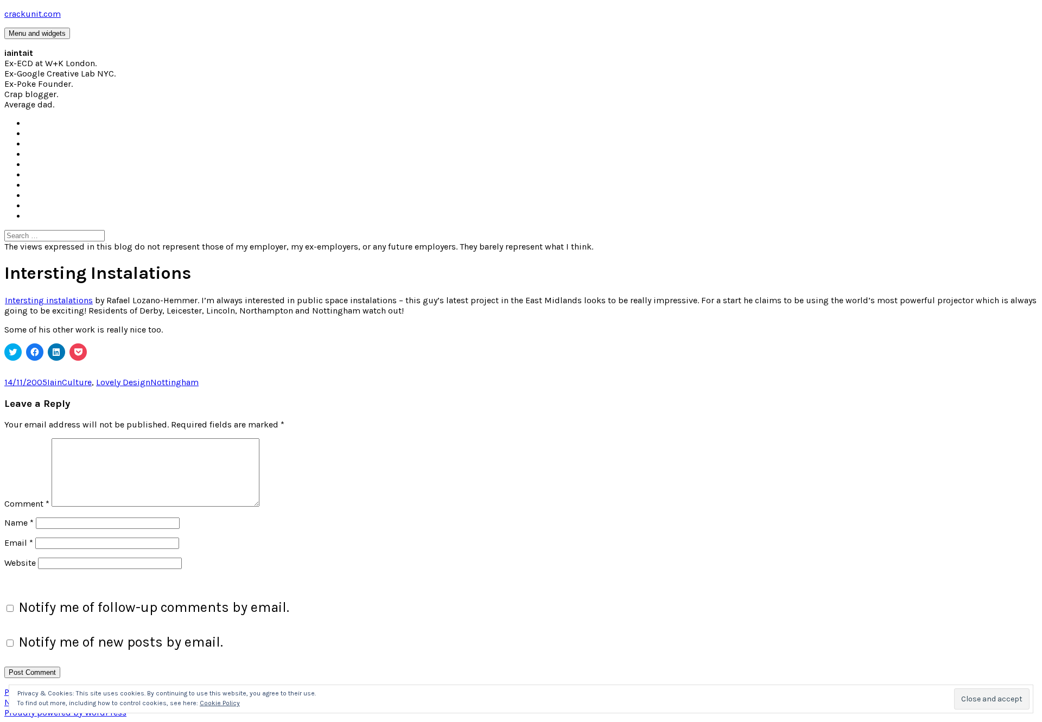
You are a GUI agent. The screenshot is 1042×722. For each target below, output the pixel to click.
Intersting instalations (49, 300)
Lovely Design (123, 382)
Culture (77, 382)
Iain (54, 382)
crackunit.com (32, 14)
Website (20, 563)
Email (18, 543)
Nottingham (174, 382)
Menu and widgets (37, 33)
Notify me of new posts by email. (120, 642)
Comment (26, 504)
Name (19, 522)
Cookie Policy (220, 703)
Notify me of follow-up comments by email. (153, 607)
